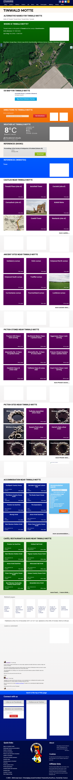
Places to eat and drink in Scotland (11, 753)
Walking (51, 4)
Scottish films (6, 770)
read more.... (67, 750)
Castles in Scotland (7, 755)
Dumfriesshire (40, 28)
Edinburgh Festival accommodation (11, 748)
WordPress (52, 778)
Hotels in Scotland (7, 750)
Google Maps (13, 42)
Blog (5, 4)
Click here (65, 758)
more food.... (54, 592)
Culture (23, 4)
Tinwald (23, 28)
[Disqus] (25, 643)
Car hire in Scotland (7, 751)
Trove (5, 164)
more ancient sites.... (62, 307)
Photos (57, 4)
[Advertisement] (58, 244)
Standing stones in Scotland (9, 761)
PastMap (50, 42)
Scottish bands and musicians (10, 768)
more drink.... (65, 592)
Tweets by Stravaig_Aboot (31, 705)
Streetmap (56, 42)
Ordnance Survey (42, 42)
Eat (28, 4)
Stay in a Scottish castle (8, 746)
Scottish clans (6, 759)
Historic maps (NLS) (23, 42)
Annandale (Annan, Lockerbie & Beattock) (26, 93)
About (51, 743)
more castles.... (64, 233)
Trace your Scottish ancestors (10, 757)
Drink (32, 4)
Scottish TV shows (7, 772)
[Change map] (71, 47)
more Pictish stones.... (62, 382)
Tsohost (65, 778)
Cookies (52, 754)
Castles (11, 4)
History (17, 4)
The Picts (5, 763)
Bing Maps (6, 42)
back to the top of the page (36, 693)
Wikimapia (62, 42)
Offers (62, 4)
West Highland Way (7, 774)
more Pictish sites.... (62, 457)
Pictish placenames (7, 766)
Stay (37, 4)
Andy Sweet (18, 778)
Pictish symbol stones (8, 764)
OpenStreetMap (33, 42)
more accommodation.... (61, 533)
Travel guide (43, 4)
